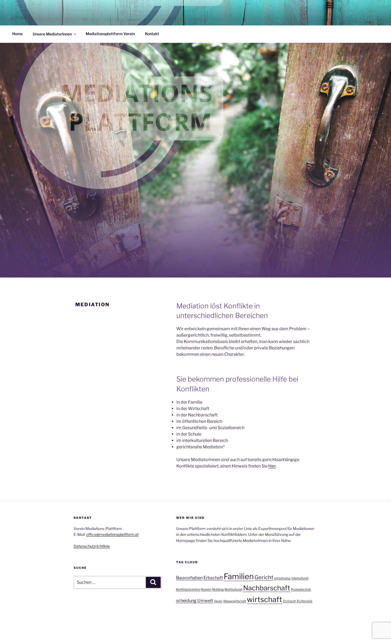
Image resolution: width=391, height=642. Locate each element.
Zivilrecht (289, 601)
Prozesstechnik (301, 589)
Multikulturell (233, 589)
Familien (239, 576)
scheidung (186, 600)
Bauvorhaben (189, 577)
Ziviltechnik (304, 601)
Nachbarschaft (266, 588)
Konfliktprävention (188, 589)
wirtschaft (264, 599)
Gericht (264, 577)
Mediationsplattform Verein (110, 33)
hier (272, 466)
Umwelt (205, 600)
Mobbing (218, 589)
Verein (218, 601)
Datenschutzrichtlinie (92, 546)
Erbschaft (213, 577)
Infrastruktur (282, 578)
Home (17, 33)
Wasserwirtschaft (234, 601)
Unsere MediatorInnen (52, 33)
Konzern (206, 589)
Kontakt (152, 33)
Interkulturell (300, 578)
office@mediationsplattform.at (112, 534)
